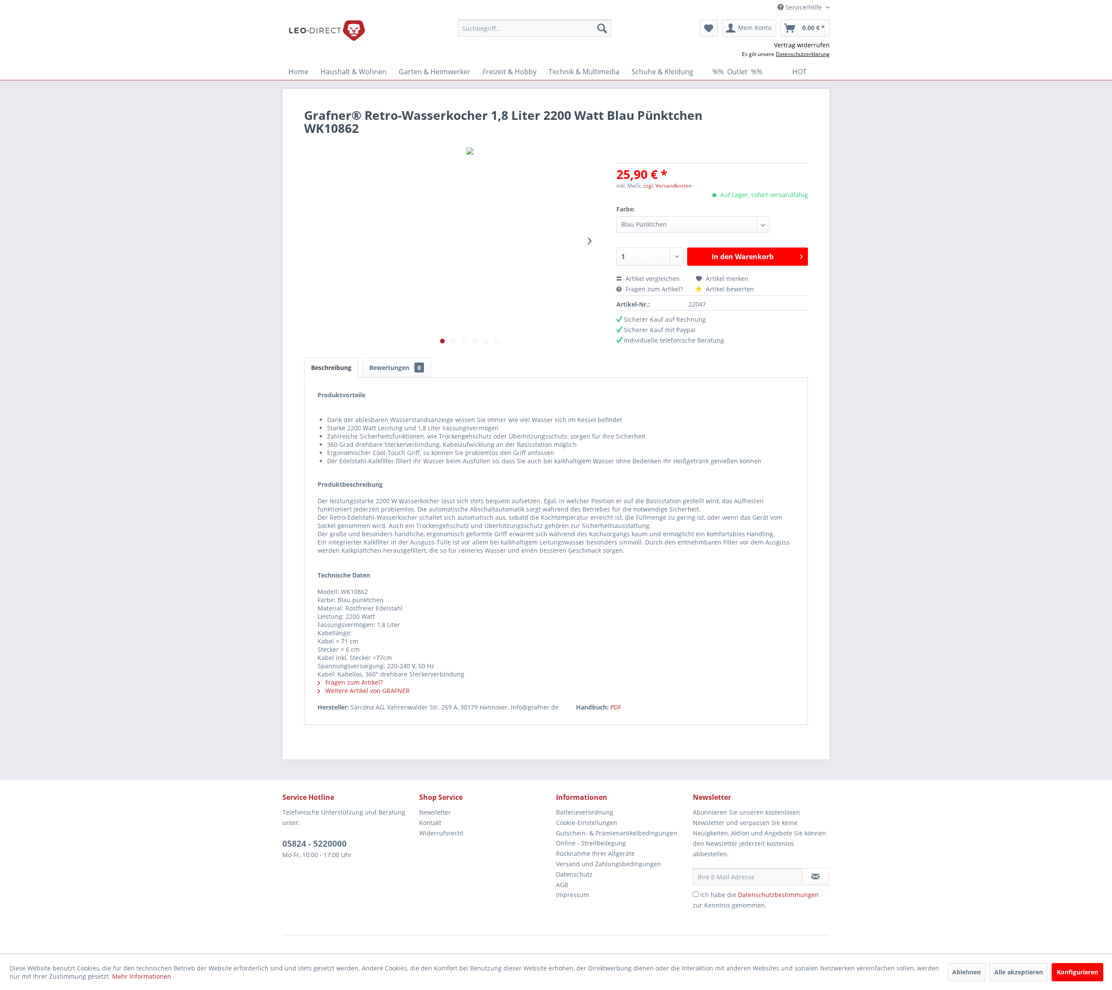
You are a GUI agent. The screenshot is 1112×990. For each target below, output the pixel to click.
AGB (562, 885)
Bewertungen (395, 367)
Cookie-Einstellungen (586, 822)
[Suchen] (602, 28)
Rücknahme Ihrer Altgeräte (595, 853)
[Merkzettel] (708, 28)
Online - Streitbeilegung (591, 843)
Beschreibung (331, 367)
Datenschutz (574, 874)
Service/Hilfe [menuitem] (804, 7)
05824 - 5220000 (314, 843)
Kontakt (430, 822)
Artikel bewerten (729, 289)
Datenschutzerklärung (803, 54)
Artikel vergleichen (654, 278)
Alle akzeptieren (1018, 972)
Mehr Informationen (141, 976)
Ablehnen (966, 972)
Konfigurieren (1077, 972)
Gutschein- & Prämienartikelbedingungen (616, 833)
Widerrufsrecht (441, 833)
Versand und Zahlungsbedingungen (608, 864)
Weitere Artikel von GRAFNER (367, 690)
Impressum (572, 895)
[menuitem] (534, 28)
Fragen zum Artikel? (654, 289)
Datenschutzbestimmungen (778, 895)
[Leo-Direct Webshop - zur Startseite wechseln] (327, 30)
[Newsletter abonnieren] (815, 876)
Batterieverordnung (584, 812)
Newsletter (435, 812)
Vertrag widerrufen (802, 45)
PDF (615, 707)
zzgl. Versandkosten (667, 185)
